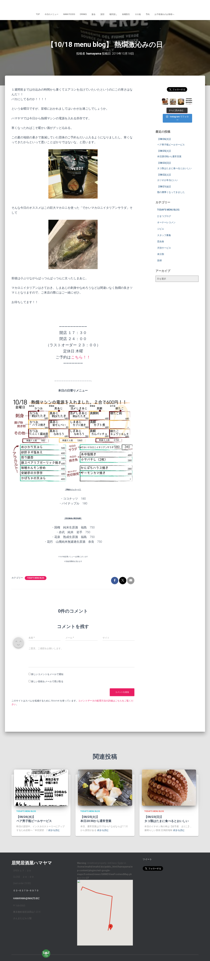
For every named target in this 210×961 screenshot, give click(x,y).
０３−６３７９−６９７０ (26, 890)
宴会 (93, 14)
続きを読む (54, 830)
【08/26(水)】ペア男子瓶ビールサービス (34, 819)
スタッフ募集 (164, 235)
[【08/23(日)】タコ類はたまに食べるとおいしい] (169, 787)
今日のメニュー (51, 14)
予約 (148, 14)
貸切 (102, 14)
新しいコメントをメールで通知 (47, 674)
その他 (138, 14)
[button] (110, 927)
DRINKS (83, 14)
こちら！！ (80, 357)
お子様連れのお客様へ (164, 14)
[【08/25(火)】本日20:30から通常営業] (105, 787)
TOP (38, 14)
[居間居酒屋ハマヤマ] (105, 6)
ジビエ (160, 228)
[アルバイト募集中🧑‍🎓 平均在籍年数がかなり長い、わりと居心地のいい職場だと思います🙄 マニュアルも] (189, 101)
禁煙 (159, 260)
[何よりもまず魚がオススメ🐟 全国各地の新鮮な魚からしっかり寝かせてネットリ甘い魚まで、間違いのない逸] (181, 101)
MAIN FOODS (69, 14)
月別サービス (164, 248)
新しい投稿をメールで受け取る (47, 681)
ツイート (147, 859)
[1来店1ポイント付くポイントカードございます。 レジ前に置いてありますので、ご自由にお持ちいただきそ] (165, 101)
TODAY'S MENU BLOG (35, 578)
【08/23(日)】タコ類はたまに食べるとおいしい (166, 819)
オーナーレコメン (166, 222)
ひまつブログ (164, 216)
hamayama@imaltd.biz (26, 898)
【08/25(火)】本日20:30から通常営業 (95, 819)
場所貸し (113, 14)
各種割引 (126, 14)
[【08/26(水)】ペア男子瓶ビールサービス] (41, 787)
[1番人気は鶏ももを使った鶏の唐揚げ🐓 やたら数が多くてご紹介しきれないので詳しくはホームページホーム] (173, 101)
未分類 (160, 254)
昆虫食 (160, 241)
